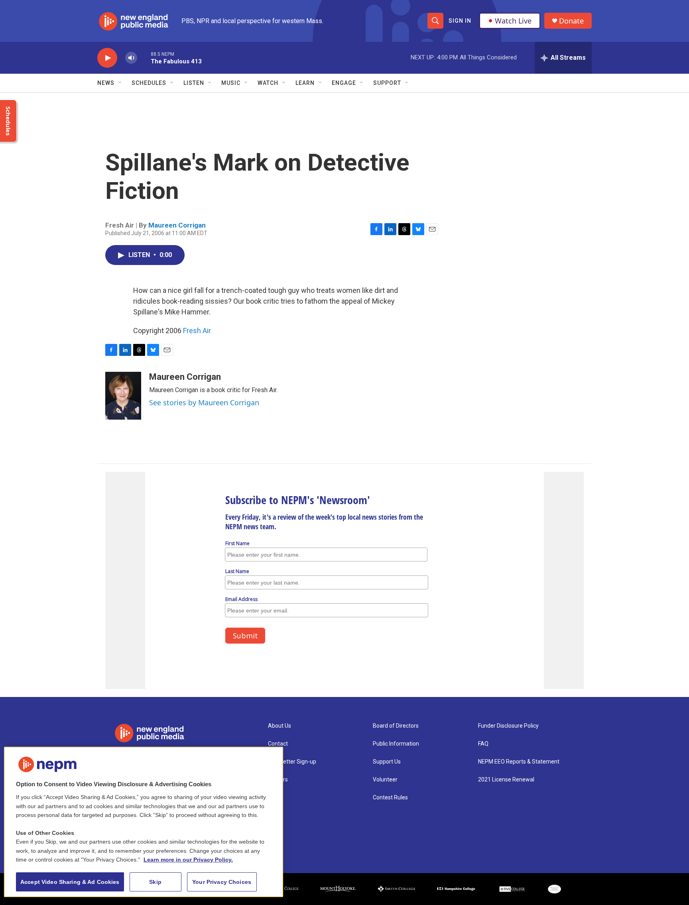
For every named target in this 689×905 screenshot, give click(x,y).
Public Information (396, 744)
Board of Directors (396, 726)
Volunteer (385, 780)
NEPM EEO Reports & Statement (518, 762)
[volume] (131, 58)
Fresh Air (197, 330)
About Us (279, 726)
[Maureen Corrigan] (123, 396)
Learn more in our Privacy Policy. (188, 859)
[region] (143, 822)
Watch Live (513, 21)
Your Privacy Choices (221, 882)
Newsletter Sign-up (292, 762)
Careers (278, 780)
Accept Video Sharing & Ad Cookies (70, 882)
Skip (155, 882)
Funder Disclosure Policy (508, 726)
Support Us (387, 762)
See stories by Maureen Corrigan (204, 402)
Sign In (460, 21)
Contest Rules (390, 798)
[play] (107, 58)
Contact (278, 744)
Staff (275, 798)
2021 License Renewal (506, 780)
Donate (571, 21)
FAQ (483, 744)
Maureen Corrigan (177, 225)
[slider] (144, 57)
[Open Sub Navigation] (120, 83)
